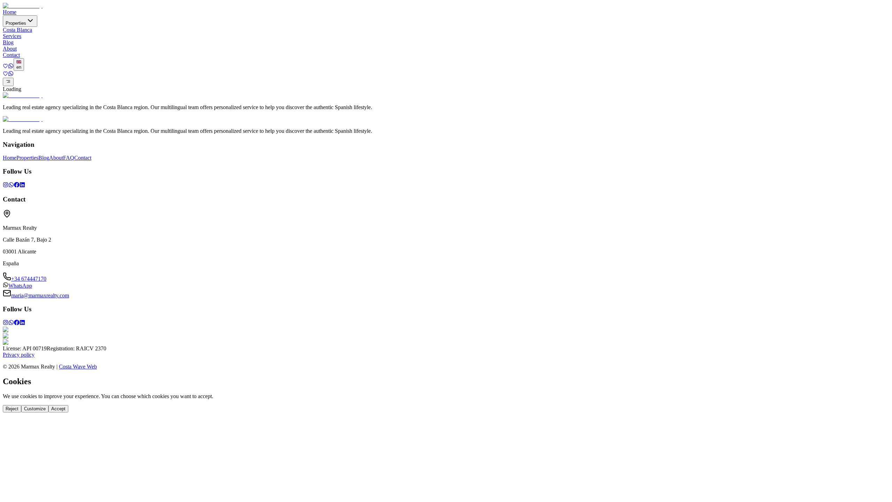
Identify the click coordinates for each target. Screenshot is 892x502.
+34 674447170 (28, 279)
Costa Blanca (17, 30)
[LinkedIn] (22, 186)
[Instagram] (5, 186)
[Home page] (23, 6)
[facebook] (17, 186)
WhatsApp (20, 286)
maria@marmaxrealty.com (40, 295)
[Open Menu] (8, 82)
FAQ (68, 158)
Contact (11, 55)
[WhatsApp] (11, 186)
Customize (35, 408)
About (10, 49)
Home (9, 12)
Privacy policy (18, 355)
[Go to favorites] (5, 67)
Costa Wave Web (78, 367)
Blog (8, 42)
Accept (58, 408)
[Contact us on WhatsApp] (11, 67)
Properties (16, 23)
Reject (12, 408)
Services (12, 36)
